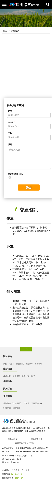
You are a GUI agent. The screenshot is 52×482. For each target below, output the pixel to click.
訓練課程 (7, 389)
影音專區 (7, 408)
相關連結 (16, 408)
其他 (33, 376)
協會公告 (16, 376)
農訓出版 (7, 381)
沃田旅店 (6, 470)
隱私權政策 (12, 439)
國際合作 (38, 364)
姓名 (10, 111)
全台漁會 (25, 470)
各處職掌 (29, 364)
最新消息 (7, 369)
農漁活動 (7, 376)
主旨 (10, 133)
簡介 (5, 364)
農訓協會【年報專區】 (12, 404)
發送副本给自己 (15, 174)
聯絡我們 (15, 31)
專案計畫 (25, 376)
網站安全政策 (36, 439)
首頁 (5, 31)
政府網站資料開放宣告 (24, 443)
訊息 (10, 144)
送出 (29, 187)
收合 (26, 349)
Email (11, 122)
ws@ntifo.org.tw (12, 462)
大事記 (11, 364)
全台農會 (15, 470)
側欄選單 (4, 4)
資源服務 (7, 396)
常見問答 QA (36, 404)
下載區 (26, 404)
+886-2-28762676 (13, 459)
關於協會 (7, 356)
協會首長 (20, 364)
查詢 (47, 4)
